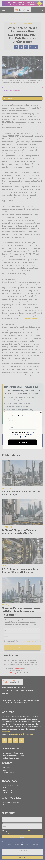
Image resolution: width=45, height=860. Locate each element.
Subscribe (22, 442)
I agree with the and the (23, 434)
